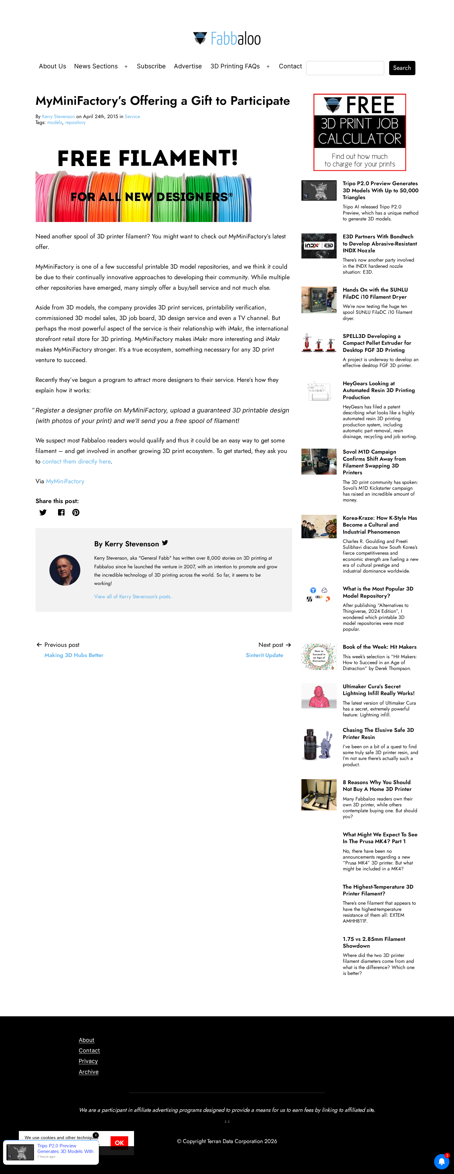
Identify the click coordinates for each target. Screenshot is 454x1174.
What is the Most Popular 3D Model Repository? (378, 592)
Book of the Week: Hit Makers (380, 647)
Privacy (88, 1061)
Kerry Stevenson (58, 116)
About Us (52, 66)
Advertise (188, 66)
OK (119, 1142)
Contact (290, 66)
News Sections (96, 66)
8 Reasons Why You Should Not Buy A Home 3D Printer (377, 785)
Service (132, 116)
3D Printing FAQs (235, 66)
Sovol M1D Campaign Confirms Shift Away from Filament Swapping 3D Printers (374, 462)
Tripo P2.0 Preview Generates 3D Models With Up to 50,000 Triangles (380, 190)
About (87, 1040)
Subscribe (151, 66)
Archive (89, 1072)
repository (75, 122)
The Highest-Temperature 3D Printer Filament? (378, 890)
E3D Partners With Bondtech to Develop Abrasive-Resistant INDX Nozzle (380, 243)
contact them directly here (76, 461)
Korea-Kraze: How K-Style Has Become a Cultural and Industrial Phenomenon (380, 525)
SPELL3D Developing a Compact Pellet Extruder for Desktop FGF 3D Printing (377, 343)
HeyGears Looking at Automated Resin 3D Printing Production (379, 390)
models (54, 122)
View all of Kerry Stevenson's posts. (133, 596)
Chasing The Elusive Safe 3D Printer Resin (378, 733)
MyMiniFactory (66, 481)
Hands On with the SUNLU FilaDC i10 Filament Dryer (375, 293)
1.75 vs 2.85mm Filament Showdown (374, 942)
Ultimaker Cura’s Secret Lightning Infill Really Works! (379, 689)
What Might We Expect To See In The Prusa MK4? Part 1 (380, 837)
